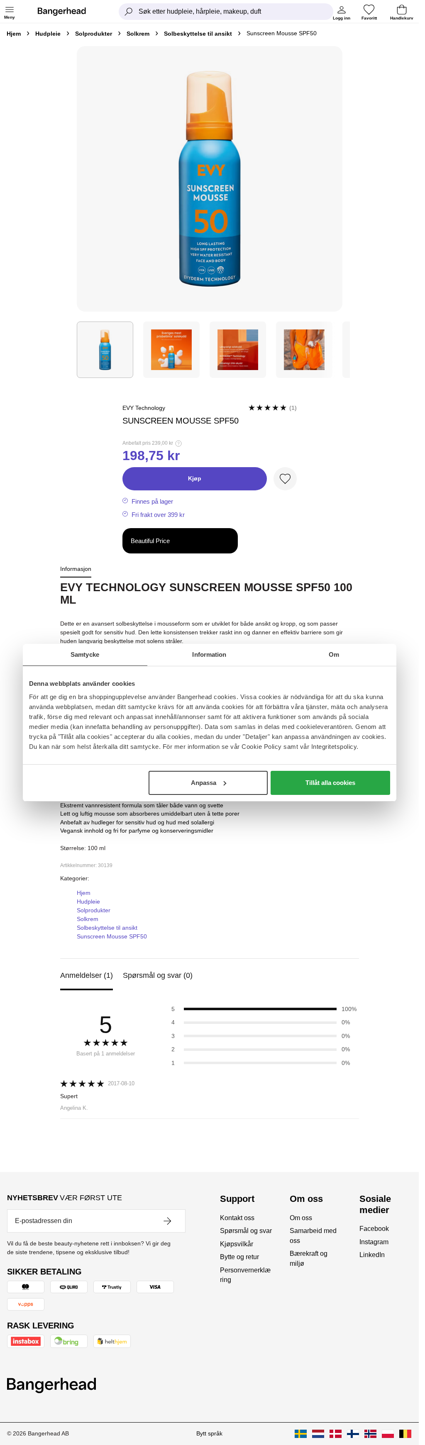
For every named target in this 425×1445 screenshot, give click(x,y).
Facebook (374, 1228)
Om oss (301, 1217)
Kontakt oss (237, 1217)
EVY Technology (143, 408)
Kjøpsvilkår (236, 1244)
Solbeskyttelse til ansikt (198, 33)
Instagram (373, 1241)
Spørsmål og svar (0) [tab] (158, 975)
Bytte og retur (239, 1256)
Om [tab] (334, 654)
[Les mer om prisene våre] (178, 443)
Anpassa (203, 782)
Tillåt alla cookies (330, 782)
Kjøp (194, 478)
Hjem (14, 33)
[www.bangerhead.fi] (353, 1434)
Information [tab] (209, 654)
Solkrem (138, 33)
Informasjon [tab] (75, 568)
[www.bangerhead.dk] (335, 1434)
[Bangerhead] (68, 11)
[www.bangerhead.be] (405, 1434)
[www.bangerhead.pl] (388, 1434)
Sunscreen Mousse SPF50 (112, 936)
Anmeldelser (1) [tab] (86, 975)
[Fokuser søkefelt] (128, 11)
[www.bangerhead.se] (301, 1434)
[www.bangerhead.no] (370, 1434)
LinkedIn (372, 1254)
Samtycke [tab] (85, 654)
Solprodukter (93, 33)
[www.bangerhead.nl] (318, 1434)
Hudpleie (48, 33)
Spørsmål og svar (246, 1230)
